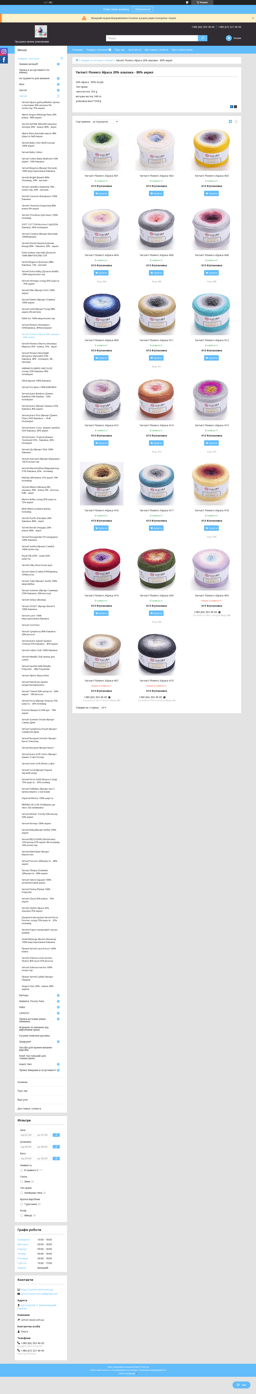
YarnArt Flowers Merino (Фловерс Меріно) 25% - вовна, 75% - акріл (39, 345)
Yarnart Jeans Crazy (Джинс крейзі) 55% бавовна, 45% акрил (41, 429)
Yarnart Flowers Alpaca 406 (157, 255)
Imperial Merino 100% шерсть (37, 798)
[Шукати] (202, 38)
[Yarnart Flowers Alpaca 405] (212, 568)
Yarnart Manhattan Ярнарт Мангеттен (35, 853)
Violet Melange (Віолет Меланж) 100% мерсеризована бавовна (39, 941)
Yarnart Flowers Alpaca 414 (157, 425)
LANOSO (24, 1013)
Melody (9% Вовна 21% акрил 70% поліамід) (40, 479)
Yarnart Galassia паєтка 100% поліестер (37, 969)
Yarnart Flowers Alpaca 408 (212, 255)
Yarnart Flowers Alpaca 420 (157, 595)
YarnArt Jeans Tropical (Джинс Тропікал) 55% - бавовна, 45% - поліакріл (38, 440)
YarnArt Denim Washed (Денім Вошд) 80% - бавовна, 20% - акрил (40, 245)
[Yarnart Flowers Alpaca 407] (101, 654)
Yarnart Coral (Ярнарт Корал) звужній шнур (37, 771)
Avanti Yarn (25, 1064)
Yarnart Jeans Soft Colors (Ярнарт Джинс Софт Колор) (39, 756)
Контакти (135, 49)
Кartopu (23, 995)
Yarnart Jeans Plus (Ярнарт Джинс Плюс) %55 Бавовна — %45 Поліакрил (40, 418)
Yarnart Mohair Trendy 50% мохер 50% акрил (40, 815)
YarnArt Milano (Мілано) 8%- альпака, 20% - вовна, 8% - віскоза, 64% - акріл (40, 490)
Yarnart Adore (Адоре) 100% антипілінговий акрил (36, 881)
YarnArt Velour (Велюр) (34, 599)
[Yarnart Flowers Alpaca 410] (157, 654)
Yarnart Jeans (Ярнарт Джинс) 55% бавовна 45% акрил (40, 407)
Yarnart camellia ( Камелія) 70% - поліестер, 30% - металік (39, 188)
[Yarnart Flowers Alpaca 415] (212, 398)
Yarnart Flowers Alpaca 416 (102, 510)
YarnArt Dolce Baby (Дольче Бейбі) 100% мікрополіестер (40, 273)
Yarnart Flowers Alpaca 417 (157, 510)
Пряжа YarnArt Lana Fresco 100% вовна (39, 950)
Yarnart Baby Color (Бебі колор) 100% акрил (38, 144)
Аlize (21, 84)
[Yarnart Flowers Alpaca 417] (157, 483)
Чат (244, 1385)
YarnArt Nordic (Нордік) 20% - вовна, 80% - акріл (37, 529)
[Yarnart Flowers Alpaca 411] (157, 313)
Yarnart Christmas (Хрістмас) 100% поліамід (40, 216)
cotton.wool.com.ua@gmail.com (39, 1293)
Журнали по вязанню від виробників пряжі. (34, 1028)
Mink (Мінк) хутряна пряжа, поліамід (36, 510)
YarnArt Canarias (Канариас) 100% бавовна (39, 198)
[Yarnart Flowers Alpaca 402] (157, 149)
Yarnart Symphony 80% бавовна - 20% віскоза (39, 633)
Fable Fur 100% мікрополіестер (38, 318)
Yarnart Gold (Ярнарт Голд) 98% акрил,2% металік (38, 310)
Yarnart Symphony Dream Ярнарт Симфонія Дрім (39, 730)
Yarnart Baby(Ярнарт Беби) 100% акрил (39, 831)
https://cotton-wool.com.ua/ (37, 1289)
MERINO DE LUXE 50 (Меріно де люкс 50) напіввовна (38, 806)
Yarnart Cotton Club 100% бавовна (39, 650)
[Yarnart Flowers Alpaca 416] (101, 483)
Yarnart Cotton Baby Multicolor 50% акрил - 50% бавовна (40, 160)
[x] (235, 107)
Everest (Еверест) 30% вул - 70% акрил (39, 712)
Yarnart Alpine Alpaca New (35, 675)
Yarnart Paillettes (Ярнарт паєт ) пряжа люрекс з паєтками (38, 790)
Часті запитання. (182, 49)
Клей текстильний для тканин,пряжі (32, 1057)
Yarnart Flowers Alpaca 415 (212, 425)
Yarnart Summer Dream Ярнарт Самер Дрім (38, 721)
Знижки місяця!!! (28, 64)
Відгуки (22, 1099)
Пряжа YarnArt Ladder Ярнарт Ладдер (37, 978)
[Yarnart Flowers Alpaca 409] (101, 313)
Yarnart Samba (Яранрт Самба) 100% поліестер (38, 548)
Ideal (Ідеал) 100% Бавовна (36, 380)
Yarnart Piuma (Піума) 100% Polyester (36, 891)
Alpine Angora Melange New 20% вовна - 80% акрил (39, 116)
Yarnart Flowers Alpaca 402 (157, 175)
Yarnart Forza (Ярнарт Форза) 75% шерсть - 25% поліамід (40, 702)
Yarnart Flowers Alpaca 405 (212, 595)
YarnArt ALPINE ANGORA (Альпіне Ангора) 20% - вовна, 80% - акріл (39, 125)
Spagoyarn (25, 1041)
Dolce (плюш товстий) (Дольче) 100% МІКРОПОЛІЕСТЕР (39, 254)
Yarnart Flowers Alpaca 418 (212, 510)
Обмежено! (142, 9)
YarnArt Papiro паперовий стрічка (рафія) (39, 931)
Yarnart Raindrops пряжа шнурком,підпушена (35, 683)
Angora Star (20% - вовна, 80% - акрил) (38, 988)
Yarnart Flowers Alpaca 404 (102, 255)
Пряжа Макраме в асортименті (37, 1070)
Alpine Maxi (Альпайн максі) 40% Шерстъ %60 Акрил (39, 135)
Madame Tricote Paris (31, 1001)
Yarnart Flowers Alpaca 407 (102, 680)
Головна (77, 49)
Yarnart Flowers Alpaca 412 (212, 340)
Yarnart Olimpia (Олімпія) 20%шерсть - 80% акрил (35, 872)
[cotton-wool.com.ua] (41, 31)
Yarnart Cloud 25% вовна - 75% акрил (38, 900)
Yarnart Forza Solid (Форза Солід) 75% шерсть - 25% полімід (39, 781)
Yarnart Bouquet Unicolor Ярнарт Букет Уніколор (39, 740)
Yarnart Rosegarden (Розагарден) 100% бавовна (40, 538)
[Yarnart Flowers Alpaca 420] (157, 568)
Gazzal (23, 90)
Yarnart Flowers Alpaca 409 (102, 340)
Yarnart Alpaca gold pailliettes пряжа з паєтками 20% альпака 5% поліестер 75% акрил (41, 105)
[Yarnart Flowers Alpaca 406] (157, 228)
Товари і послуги (97, 49)
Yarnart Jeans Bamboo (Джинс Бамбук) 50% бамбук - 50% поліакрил (37, 396)
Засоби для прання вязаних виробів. (35, 1049)
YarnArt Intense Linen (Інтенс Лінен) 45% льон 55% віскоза (37, 959)
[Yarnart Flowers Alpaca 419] (101, 568)
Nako (22, 1007)
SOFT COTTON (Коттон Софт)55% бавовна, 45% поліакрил (40, 226)
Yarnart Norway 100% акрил (36, 823)
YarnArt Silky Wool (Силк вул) (37, 565)
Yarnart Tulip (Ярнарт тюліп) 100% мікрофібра (39, 582)
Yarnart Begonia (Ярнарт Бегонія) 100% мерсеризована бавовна (39, 169)
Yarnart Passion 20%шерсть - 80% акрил (39, 862)
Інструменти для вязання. (34, 78)
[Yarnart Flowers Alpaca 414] (157, 398)
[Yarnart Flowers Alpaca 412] (212, 313)
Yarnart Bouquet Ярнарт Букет (38, 747)
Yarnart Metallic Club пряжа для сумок (38, 658)
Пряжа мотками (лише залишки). (32, 1020)
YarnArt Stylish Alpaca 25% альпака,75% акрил (35, 909)
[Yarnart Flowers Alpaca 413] (101, 398)
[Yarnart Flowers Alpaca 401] (101, 149)
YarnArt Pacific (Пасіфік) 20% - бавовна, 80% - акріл (37, 520)
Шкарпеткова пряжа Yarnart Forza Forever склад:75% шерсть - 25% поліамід (40, 920)
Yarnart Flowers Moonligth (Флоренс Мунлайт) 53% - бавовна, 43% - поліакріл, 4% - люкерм (38, 357)
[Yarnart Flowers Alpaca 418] (212, 483)
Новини (22, 1082)
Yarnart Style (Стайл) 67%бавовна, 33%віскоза (40, 573)
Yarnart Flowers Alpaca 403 (212, 175)
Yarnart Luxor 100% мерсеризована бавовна (35, 617)
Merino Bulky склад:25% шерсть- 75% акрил (39, 501)
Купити (103, 193)
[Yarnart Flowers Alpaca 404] (101, 228)
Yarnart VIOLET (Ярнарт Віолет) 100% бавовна (38, 608)
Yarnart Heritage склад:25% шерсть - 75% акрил (40, 282)
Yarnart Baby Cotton (32, 152)
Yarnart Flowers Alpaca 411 (157, 340)
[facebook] (231, 107)
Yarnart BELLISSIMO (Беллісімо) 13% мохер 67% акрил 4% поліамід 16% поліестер (41, 842)
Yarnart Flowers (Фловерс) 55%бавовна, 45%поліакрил (37, 326)
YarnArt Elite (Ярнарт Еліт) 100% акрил (38, 292)
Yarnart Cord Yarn (31, 625)
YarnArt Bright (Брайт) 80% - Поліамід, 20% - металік (36, 179)
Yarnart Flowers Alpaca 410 (157, 680)
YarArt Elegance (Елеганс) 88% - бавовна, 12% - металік (38, 263)
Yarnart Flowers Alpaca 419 (102, 595)
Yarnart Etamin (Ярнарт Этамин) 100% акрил (38, 301)
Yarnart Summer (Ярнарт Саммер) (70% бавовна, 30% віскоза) (40, 592)
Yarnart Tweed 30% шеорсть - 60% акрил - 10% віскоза (40, 693)
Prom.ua (145, 1366)
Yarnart (109, 60)
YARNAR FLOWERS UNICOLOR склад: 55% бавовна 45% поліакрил (37, 371)
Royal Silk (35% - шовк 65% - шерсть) (36, 557)
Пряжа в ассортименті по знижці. (34, 71)
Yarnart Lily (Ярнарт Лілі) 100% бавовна (37, 451)
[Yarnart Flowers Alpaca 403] (212, 149)
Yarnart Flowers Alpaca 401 (102, 175)
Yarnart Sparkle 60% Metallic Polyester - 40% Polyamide (36, 668)
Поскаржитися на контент (124, 1370)
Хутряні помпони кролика (34, 1035)
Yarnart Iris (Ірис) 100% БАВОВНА (39, 387)
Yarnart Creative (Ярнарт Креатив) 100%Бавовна (40, 235)
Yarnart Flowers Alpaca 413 (102, 425)
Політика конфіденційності (153, 1370)
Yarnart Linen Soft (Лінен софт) (38, 763)
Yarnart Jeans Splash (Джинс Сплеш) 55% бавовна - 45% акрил (40, 642)
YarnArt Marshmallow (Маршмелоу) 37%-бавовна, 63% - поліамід (40, 470)
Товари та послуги (92, 60)
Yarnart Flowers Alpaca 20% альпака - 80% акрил (40, 336)
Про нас (120, 49)
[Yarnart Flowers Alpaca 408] (212, 228)
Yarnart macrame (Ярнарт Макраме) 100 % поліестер (41, 460)
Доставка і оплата (156, 49)
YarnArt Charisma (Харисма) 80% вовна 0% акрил (39, 207)
